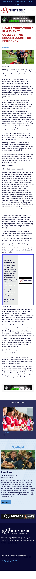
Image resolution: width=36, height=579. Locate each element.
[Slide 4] (15, 499)
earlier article (14, 139)
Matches (16, 2)
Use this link (7, 265)
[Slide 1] (7, 499)
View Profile (6, 497)
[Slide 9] (29, 499)
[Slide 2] (10, 499)
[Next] (32, 424)
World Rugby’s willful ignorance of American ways (17, 91)
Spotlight (24, 2)
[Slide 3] (13, 499)
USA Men (8, 479)
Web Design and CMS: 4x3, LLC (22, 552)
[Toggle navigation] (32, 10)
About (30, 2)
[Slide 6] (21, 499)
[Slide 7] (23, 499)
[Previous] (4, 424)
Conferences (7, 2)
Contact (18, 4)
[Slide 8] (26, 499)
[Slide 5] (18, 499)
